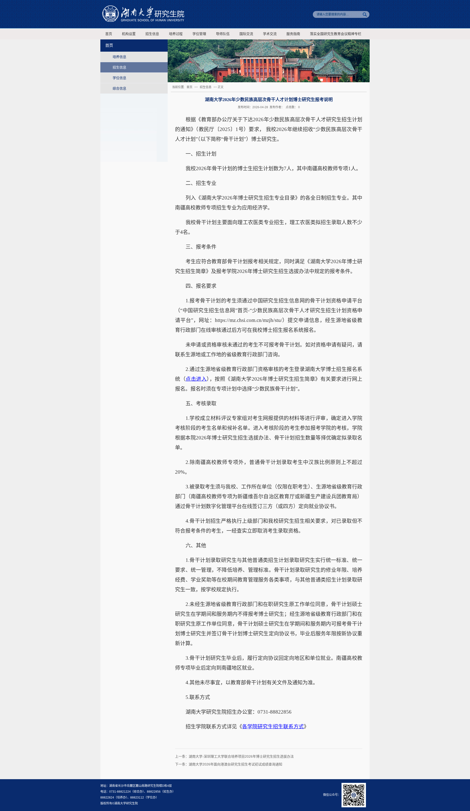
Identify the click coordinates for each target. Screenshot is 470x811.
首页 (108, 34)
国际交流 (246, 34)
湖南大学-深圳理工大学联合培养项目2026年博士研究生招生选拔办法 (241, 756)
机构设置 (129, 34)
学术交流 (270, 34)
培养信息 (119, 57)
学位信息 (119, 78)
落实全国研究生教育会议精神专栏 (335, 34)
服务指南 (293, 34)
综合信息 (119, 88)
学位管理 (199, 34)
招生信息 (152, 34)
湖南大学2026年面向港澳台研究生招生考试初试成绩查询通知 (235, 764)
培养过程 (176, 34)
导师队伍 (223, 34)
